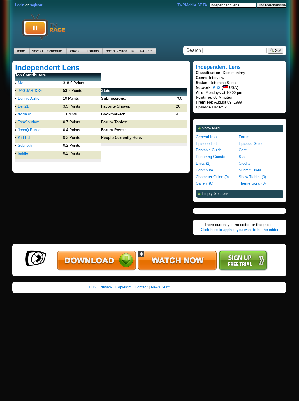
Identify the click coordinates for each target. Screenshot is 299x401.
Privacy (105, 287)
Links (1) (203, 163)
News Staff (160, 287)
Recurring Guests (210, 157)
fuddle (23, 153)
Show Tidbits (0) (252, 177)
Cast (243, 150)
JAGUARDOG (30, 90)
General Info (206, 137)
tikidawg (24, 114)
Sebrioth (25, 145)
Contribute (204, 170)
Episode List (206, 143)
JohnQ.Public (29, 130)
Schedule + (56, 51)
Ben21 (23, 106)
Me (20, 83)
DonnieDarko (28, 98)
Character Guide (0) (212, 177)
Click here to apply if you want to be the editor (239, 229)
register (36, 5)
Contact (141, 287)
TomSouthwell (29, 122)
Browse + (75, 51)
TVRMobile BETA (192, 5)
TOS (92, 287)
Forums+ (94, 51)
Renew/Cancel (142, 51)
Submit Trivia (250, 170)
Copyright (123, 287)
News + (37, 51)
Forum (244, 137)
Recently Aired (115, 51)
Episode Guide (251, 143)
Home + (21, 51)
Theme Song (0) (252, 183)
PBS (217, 87)
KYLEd (24, 137)
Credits (245, 163)
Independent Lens (47, 67)
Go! (277, 50)
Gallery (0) (204, 183)
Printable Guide (209, 150)
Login (19, 5)
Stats (243, 157)
